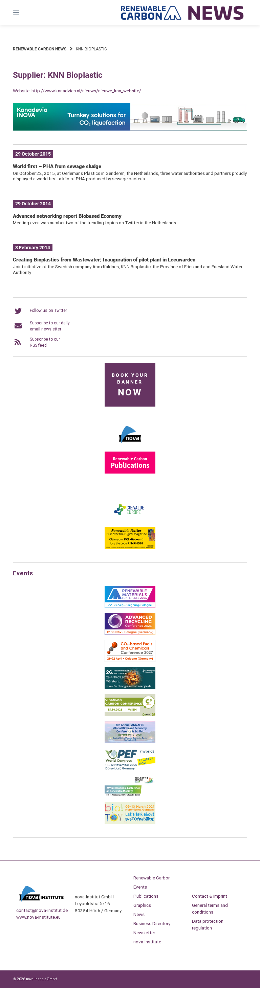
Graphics (142, 905)
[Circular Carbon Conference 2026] (130, 714)
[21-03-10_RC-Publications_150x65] (130, 472)
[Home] (182, 13)
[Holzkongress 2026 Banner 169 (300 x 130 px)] (130, 687)
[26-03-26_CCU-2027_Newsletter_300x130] (130, 660)
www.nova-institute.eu (38, 917)
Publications (145, 896)
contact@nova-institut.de (42, 910)
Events (140, 887)
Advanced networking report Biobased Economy (67, 216)
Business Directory (151, 923)
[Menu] (28, 12)
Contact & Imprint (209, 896)
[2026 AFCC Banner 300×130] (130, 741)
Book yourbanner (130, 385)
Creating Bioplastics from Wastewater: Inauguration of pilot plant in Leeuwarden (104, 260)
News (139, 914)
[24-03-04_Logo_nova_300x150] (130, 445)
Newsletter (144, 932)
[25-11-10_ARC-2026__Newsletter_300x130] (130, 633)
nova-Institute (147, 941)
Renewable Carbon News (39, 49)
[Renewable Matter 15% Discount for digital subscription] (130, 547)
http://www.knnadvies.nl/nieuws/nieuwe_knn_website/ (86, 90)
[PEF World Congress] (130, 768)
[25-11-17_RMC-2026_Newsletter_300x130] (130, 606)
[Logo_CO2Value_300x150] (130, 520)
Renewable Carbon (152, 877)
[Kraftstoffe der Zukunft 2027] (130, 796)
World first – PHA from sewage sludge (57, 166)
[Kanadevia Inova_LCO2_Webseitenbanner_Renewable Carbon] (130, 129)
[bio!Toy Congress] (130, 823)
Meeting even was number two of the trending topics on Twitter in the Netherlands (94, 222)
